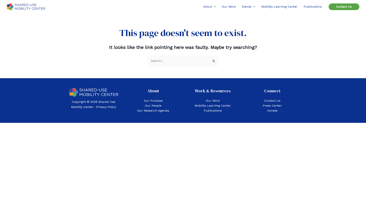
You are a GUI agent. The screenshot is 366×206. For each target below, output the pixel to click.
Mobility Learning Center (213, 105)
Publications (213, 110)
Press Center (272, 105)
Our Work (213, 100)
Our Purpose (153, 100)
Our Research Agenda (153, 110)
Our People (153, 105)
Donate (272, 110)
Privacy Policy (106, 107)
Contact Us (272, 100)
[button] (214, 6)
